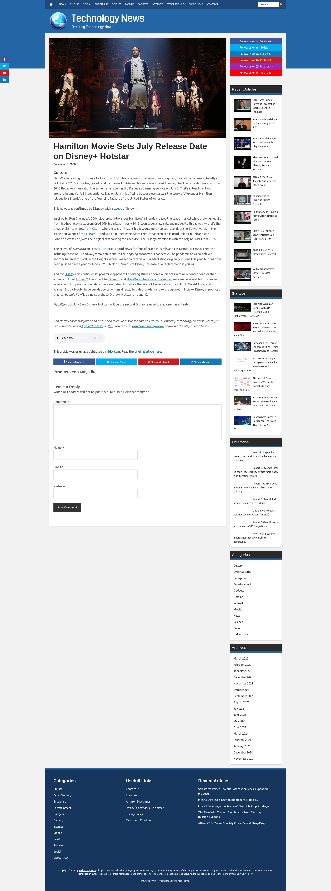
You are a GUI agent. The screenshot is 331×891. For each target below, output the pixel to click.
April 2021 (240, 727)
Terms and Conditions (140, 820)
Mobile (129, 4)
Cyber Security (176, 4)
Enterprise (101, 4)
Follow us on (255, 41)
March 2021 (241, 733)
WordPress (158, 881)
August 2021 (241, 702)
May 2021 (240, 721)
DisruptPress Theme (179, 881)
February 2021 (242, 739)
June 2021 (240, 714)
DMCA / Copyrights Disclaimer (145, 807)
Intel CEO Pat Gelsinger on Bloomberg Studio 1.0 (228, 799)
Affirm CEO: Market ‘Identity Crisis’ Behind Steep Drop (231, 823)
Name (58, 447)
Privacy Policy (134, 814)
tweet (118, 208)
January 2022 (242, 670)
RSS (110, 326)
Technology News (108, 18)
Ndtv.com (113, 351)
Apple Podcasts (92, 326)
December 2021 (243, 677)
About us (131, 795)
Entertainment (242, 584)
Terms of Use (228, 874)
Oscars (90, 233)
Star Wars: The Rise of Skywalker (149, 279)
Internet (157, 4)
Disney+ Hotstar (102, 248)
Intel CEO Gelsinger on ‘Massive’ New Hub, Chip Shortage (233, 806)
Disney (69, 274)
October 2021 (242, 689)
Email (58, 467)
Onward (113, 279)
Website (59, 486)
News (62, 4)
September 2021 (244, 696)
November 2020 (243, 758)
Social (87, 4)
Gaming (238, 596)
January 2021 (242, 746)
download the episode (148, 326)
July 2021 (239, 708)
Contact (212, 4)
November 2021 (243, 683)
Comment (61, 401)
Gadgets (143, 4)
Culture (74, 4)
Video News (196, 4)
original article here (147, 351)
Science (116, 4)
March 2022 (241, 658)
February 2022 (242, 664)
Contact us (132, 788)
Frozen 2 (82, 279)
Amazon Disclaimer (138, 801)
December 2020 (243, 752)
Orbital (154, 321)
